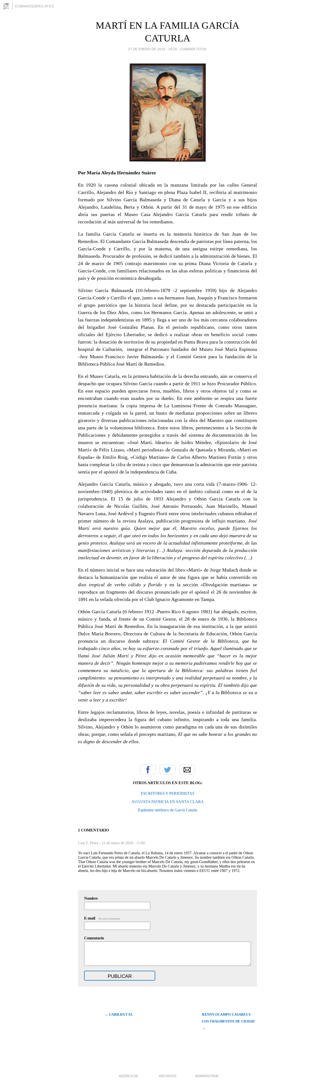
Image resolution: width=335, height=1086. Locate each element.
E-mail (102, 918)
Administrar (207, 1076)
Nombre (91, 898)
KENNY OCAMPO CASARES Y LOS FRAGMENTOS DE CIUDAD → (228, 1021)
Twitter (167, 770)
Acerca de (128, 1076)
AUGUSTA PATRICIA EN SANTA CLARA (167, 802)
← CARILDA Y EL (119, 1014)
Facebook (148, 770)
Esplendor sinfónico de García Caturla (167, 810)
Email (187, 770)
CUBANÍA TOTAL (193, 49)
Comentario (94, 938)
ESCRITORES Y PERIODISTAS (167, 793)
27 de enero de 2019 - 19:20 (152, 49)
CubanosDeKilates (34, 6)
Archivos (167, 1076)
